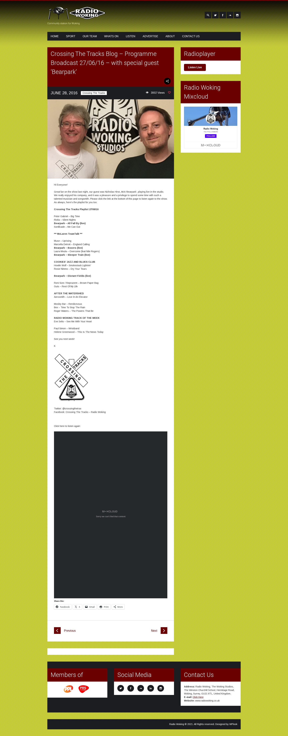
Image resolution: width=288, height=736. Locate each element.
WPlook (233, 724)
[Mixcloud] (230, 15)
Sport (70, 36)
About (170, 36)
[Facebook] (222, 15)
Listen (130, 36)
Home (55, 36)
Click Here (198, 697)
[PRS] (84, 692)
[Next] (164, 633)
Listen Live (195, 67)
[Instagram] (237, 15)
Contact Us (191, 36)
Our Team (90, 36)
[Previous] (57, 633)
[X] (215, 15)
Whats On (111, 36)
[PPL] (68, 692)
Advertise (150, 36)
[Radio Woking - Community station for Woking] (77, 17)
